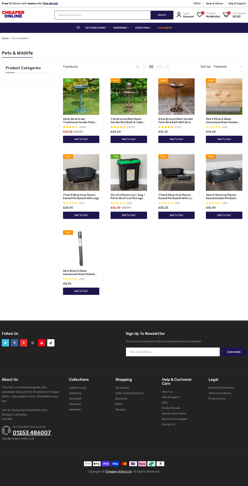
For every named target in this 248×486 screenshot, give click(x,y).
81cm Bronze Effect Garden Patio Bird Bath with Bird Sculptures (175, 121)
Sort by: (206, 66)
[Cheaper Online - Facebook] (14, 342)
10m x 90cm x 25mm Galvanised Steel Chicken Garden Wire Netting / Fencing (222, 121)
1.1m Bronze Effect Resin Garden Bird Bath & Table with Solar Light (127, 121)
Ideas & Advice (214, 3)
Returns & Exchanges (174, 419)
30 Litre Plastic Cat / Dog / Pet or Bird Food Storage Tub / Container (128, 196)
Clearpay (120, 409)
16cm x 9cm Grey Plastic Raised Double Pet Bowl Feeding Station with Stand (223, 196)
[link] (96, 81)
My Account (122, 387)
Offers (197, 3)
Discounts (121, 398)
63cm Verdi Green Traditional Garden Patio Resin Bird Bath (79, 121)
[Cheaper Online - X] (5, 342)
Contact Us (168, 424)
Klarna (119, 404)
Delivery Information (174, 413)
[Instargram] (32, 342)
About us (167, 391)
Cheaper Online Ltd (118, 471)
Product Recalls (171, 408)
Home (5, 38)
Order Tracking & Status (129, 393)
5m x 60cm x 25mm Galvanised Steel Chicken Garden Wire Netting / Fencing (79, 272)
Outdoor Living (96, 27)
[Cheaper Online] (13, 15)
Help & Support (237, 3)
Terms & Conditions (219, 393)
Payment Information (221, 387)
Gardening (120, 27)
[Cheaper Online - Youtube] (41, 342)
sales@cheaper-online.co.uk (18, 438)
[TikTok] (50, 342)
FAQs (165, 402)
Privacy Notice (217, 398)
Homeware (75, 398)
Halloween (165, 27)
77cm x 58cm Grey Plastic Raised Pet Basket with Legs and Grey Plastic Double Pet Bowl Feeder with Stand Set (176, 196)
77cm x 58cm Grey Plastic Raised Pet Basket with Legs (81, 196)
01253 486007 (32, 432)
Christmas (142, 27)
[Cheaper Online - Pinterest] (23, 342)
